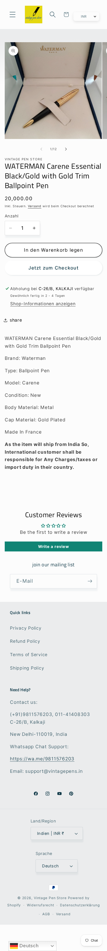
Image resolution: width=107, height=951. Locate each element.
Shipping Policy (27, 668)
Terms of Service (29, 654)
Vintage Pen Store (50, 898)
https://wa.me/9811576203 (42, 759)
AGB (46, 914)
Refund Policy (25, 641)
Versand (34, 206)
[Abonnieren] (90, 581)
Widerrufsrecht (40, 905)
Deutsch (28, 945)
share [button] (16, 320)
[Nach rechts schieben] (65, 149)
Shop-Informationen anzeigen (42, 303)
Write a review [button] (53, 546)
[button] (12, 14)
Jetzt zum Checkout (53, 268)
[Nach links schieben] (41, 149)
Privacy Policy (26, 628)
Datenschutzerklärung (80, 905)
